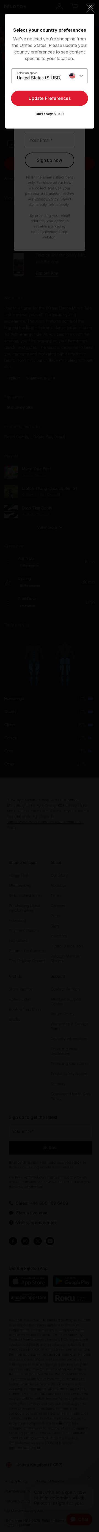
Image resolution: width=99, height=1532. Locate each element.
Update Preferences (50, 98)
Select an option (27, 72)
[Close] (49, 7)
